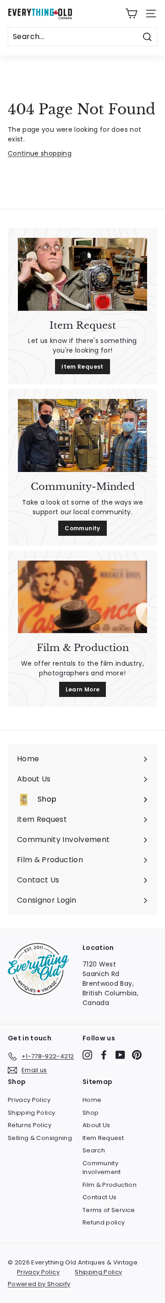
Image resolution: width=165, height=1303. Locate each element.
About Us (96, 1125)
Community (82, 528)
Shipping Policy (31, 1112)
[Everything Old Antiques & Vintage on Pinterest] (137, 1055)
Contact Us (99, 1197)
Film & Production (109, 1184)
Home (91, 1099)
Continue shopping (40, 153)
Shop (90, 1112)
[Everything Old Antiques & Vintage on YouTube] (120, 1055)
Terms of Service (108, 1210)
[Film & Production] (82, 597)
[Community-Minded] (82, 435)
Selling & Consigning (40, 1138)
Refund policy (103, 1222)
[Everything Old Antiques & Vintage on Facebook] (104, 1055)
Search (93, 1150)
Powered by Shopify (39, 1284)
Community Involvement (101, 1168)
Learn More (83, 689)
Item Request (82, 367)
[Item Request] (82, 274)
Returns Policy (29, 1125)
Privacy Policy (29, 1099)
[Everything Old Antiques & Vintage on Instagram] (87, 1055)
